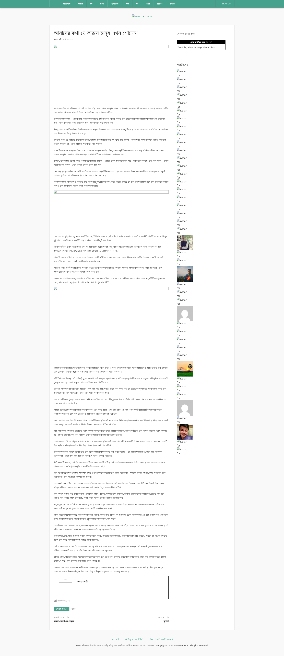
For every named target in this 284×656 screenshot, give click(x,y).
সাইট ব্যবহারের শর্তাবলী (133, 639)
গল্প (91, 3)
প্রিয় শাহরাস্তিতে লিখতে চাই (161, 639)
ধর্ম (137, 3)
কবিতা (102, 3)
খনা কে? (208, 42)
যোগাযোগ (115, 639)
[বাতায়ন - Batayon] (142, 16)
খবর (127, 3)
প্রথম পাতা (67, 3)
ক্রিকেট (159, 3)
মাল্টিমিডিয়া (115, 3)
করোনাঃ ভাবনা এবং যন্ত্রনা (64, 621)
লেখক (148, 3)
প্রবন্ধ (80, 3)
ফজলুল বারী (57, 39)
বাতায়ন (172, 3)
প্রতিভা (166, 621)
